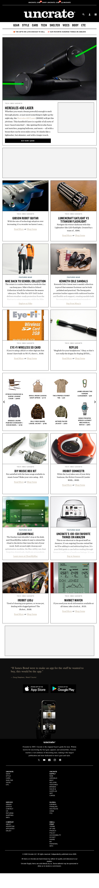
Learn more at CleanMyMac (25, 556)
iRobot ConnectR (73, 471)
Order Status (9, 805)
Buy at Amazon (73, 556)
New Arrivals (53, 777)
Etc (83, 25)
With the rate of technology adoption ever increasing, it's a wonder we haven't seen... (25, 222)
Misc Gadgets (16, 103)
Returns (10, 813)
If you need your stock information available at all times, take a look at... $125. (73, 605)
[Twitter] (39, 760)
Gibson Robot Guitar (25, 218)
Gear (16, 25)
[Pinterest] (60, 760)
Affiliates (10, 828)
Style (25, 25)
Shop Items (32, 229)
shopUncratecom (51, 2)
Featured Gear (25, 277)
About (8, 824)
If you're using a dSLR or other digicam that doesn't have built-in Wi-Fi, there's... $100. (25, 352)
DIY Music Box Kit (25, 471)
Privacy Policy (53, 832)
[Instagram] (54, 760)
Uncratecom (34, 2)
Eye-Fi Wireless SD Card (25, 347)
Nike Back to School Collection (25, 281)
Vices (66, 25)
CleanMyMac (25, 534)
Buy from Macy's (73, 303)
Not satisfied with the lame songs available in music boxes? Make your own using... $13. (25, 475)
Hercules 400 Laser (19, 107)
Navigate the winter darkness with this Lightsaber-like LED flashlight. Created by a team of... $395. (73, 227)
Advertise (10, 826)
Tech (44, 25)
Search (83, 14)
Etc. (7, 784)
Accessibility (55, 835)
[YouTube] (44, 760)
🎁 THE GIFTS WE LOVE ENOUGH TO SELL (29, 32)
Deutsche (54, 809)
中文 (51, 813)
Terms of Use (52, 827)
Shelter (55, 25)
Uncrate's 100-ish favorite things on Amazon (74, 535)
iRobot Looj (25, 600)
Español (53, 804)
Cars (35, 25)
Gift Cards (52, 794)
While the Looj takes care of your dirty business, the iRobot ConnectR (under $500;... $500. (73, 477)
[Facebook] (49, 760)
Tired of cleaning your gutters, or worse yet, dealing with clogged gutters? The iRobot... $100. (25, 606)
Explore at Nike (25, 303)
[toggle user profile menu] (89, 14)
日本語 (52, 811)
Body (75, 25)
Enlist (8, 831)
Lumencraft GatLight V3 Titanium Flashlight (73, 219)
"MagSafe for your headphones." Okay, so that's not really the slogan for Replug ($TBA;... (73, 352)
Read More (19, 229)
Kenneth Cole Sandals (73, 281)
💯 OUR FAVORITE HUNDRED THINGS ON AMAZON (67, 32)
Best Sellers (53, 781)
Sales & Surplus (53, 790)
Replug (73, 347)
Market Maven (73, 600)
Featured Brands (54, 785)
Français (53, 806)
